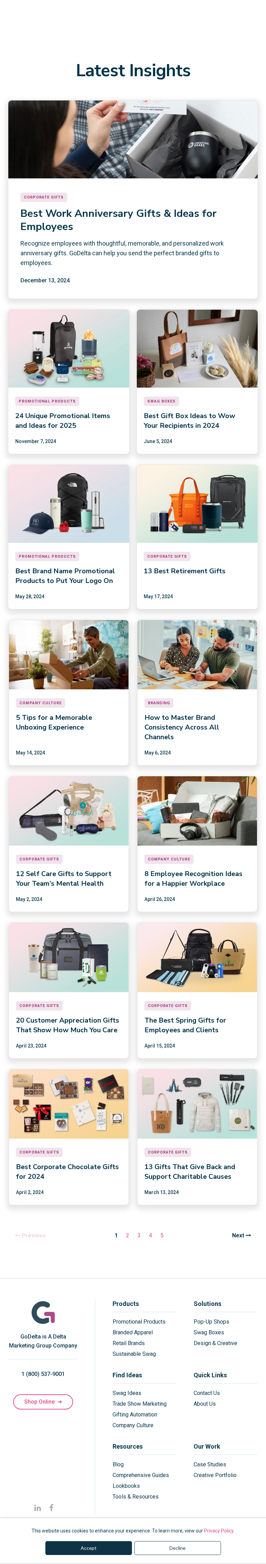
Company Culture (40, 703)
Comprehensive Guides (141, 1475)
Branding (159, 703)
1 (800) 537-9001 (43, 1374)
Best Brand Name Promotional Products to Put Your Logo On (65, 575)
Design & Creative (215, 1343)
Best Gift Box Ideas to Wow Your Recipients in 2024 (189, 420)
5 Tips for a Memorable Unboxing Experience (54, 722)
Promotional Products (47, 401)
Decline (177, 1548)
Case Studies (210, 1464)
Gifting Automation (135, 1414)
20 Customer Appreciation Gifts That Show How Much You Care (67, 1025)
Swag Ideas (127, 1393)
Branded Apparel (133, 1332)
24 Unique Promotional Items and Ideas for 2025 (62, 420)
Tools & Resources (136, 1496)
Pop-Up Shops (211, 1321)
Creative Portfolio (215, 1475)
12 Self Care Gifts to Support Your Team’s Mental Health (64, 878)
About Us (205, 1403)
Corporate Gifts (44, 197)
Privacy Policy (218, 1531)
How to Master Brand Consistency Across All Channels (181, 727)
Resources (128, 1446)
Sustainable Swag (134, 1354)
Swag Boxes (161, 401)
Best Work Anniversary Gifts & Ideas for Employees (118, 220)
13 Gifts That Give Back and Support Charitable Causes (189, 1171)
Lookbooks (126, 1486)
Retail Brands (129, 1343)
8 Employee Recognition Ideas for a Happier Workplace (193, 878)
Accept (89, 1548)
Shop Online (43, 1401)
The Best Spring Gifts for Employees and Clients (185, 1025)
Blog (118, 1464)
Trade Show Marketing (140, 1403)
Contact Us (207, 1393)
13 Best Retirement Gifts (184, 571)
